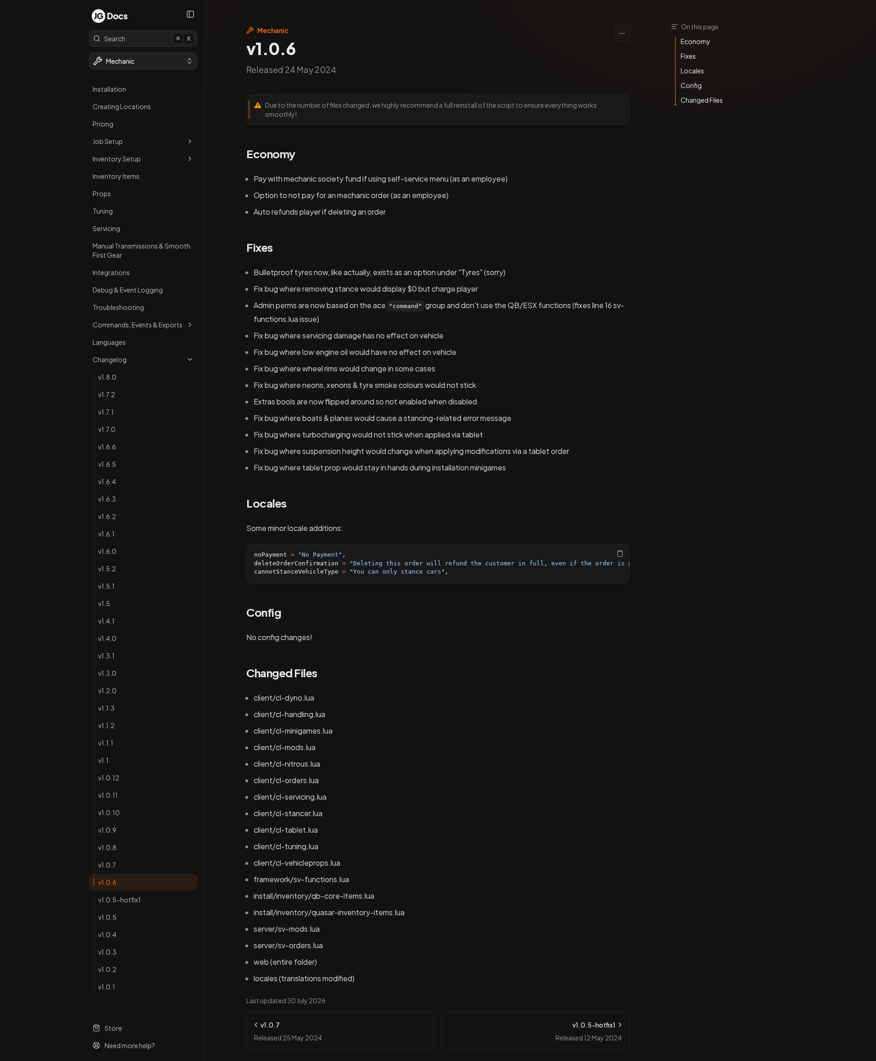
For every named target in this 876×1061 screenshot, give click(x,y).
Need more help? (130, 1045)
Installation (109, 89)
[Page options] (622, 33)
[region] (438, 563)
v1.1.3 (106, 708)
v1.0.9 (107, 830)
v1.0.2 (107, 969)
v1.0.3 (107, 952)
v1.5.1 (106, 586)
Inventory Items (116, 176)
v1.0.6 (107, 882)
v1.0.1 (106, 987)
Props (102, 193)
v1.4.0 (107, 638)
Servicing (106, 228)
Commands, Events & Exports (138, 325)
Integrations (111, 272)
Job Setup (108, 141)
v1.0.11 (108, 795)
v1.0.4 (107, 934)
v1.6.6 (107, 446)
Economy (270, 153)
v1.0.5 (107, 917)
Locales (266, 503)
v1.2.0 (107, 690)
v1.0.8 (107, 847)
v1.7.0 (107, 429)
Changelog (110, 359)
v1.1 (103, 760)
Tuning (103, 211)
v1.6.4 (107, 481)
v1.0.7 (107, 865)
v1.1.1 (105, 743)
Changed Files (281, 673)
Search (147, 38)
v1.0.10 (109, 812)
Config (263, 612)
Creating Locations (122, 106)
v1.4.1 (106, 621)
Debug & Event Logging (128, 290)
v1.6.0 (107, 551)
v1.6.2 (107, 516)
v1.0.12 (108, 778)
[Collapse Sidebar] (190, 14)
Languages (109, 342)
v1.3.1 (106, 656)
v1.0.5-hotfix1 (119, 899)
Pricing (103, 124)
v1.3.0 (107, 673)
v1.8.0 (107, 377)
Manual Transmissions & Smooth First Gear (141, 250)
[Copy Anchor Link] (302, 154)
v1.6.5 (107, 464)
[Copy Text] (620, 553)
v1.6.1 (106, 534)
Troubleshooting (118, 307)
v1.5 (104, 603)
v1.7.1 (106, 412)
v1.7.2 (106, 394)
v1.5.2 (107, 568)
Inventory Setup (117, 159)
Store (113, 1028)
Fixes (259, 247)
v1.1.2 (106, 725)
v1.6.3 (107, 499)
